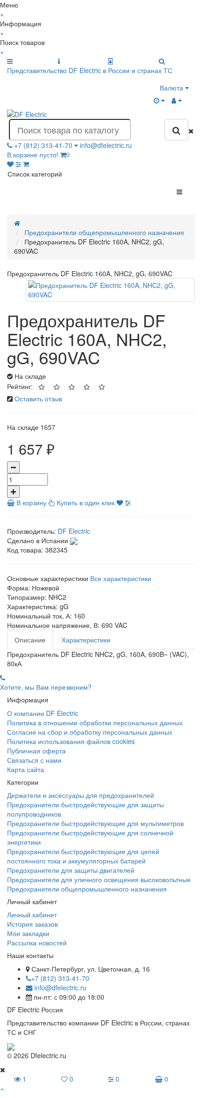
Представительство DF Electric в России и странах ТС (89, 70)
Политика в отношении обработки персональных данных (95, 722)
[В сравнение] (128, 502)
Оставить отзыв (38, 398)
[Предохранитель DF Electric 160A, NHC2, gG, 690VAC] (110, 289)
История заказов (32, 924)
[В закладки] (120, 502)
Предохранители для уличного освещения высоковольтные (99, 879)
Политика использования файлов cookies (71, 741)
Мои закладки (28, 933)
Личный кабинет (32, 914)
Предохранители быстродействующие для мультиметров (95, 823)
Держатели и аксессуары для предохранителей (80, 795)
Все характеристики (120, 578)
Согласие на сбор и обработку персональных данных (89, 732)
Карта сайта (25, 769)
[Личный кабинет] (176, 100)
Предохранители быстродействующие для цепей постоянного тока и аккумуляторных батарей (83, 856)
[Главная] (17, 223)
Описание (30, 639)
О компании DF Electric (42, 713)
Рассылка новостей (37, 942)
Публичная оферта (36, 750)
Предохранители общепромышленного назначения (87, 888)
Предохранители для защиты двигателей (70, 870)
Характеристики (86, 639)
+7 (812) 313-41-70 (60, 978)
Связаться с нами (34, 760)
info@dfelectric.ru (106, 145)
